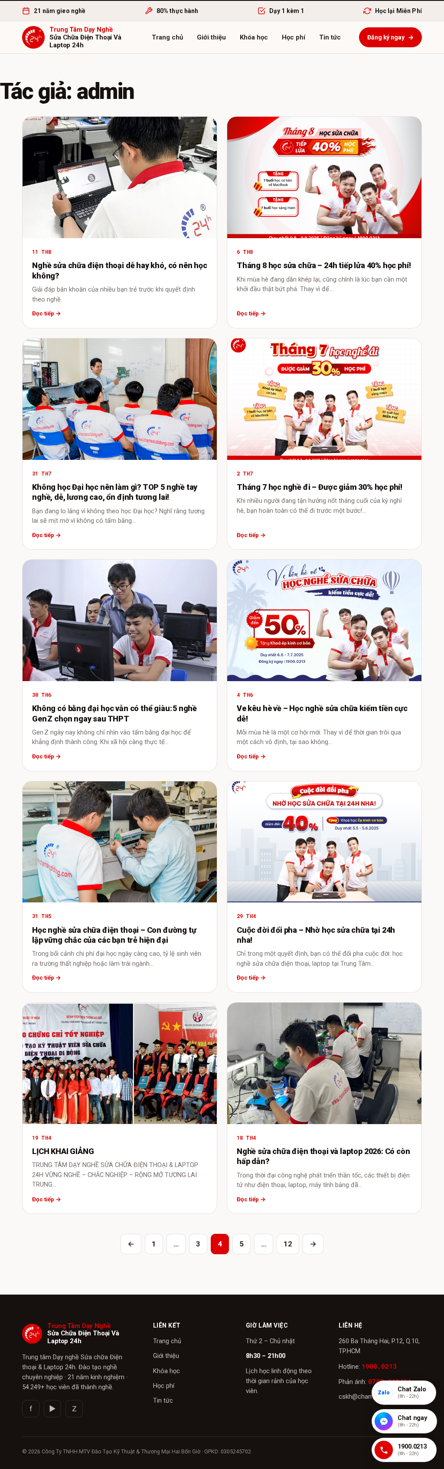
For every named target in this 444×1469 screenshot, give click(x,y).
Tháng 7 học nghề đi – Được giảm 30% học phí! (319, 487)
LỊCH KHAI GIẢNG (63, 1151)
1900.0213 (379, 1366)
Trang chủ (167, 37)
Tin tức (330, 37)
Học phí (293, 37)
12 (288, 1243)
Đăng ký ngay (390, 37)
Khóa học (254, 37)
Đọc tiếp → (46, 313)
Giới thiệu (211, 37)
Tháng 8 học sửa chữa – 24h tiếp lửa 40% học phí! (324, 265)
